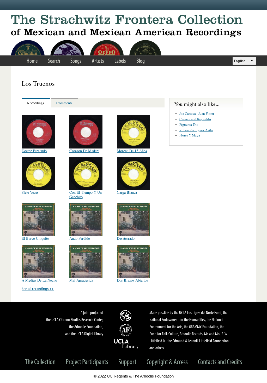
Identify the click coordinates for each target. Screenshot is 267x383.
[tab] (36, 102)
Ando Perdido (79, 238)
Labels (120, 60)
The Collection (40, 361)
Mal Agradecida (81, 280)
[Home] (133, 26)
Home (32, 60)
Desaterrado (126, 238)
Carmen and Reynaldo (195, 119)
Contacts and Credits (220, 361)
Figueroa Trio (188, 124)
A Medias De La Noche (39, 280)
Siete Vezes (30, 192)
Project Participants (87, 361)
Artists (98, 60)
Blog (140, 60)
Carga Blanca (127, 192)
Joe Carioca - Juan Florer (196, 113)
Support (127, 361)
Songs (75, 60)
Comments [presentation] (64, 102)
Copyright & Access (167, 361)
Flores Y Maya (189, 135)
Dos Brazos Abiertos (132, 280)
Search (54, 60)
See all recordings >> (38, 288)
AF (126, 330)
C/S (126, 315)
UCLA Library (126, 344)
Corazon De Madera (84, 150)
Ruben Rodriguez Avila (196, 130)
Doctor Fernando (34, 150)
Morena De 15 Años (132, 150)
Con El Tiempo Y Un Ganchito (85, 194)
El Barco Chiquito (35, 238)
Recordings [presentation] (35, 102)
